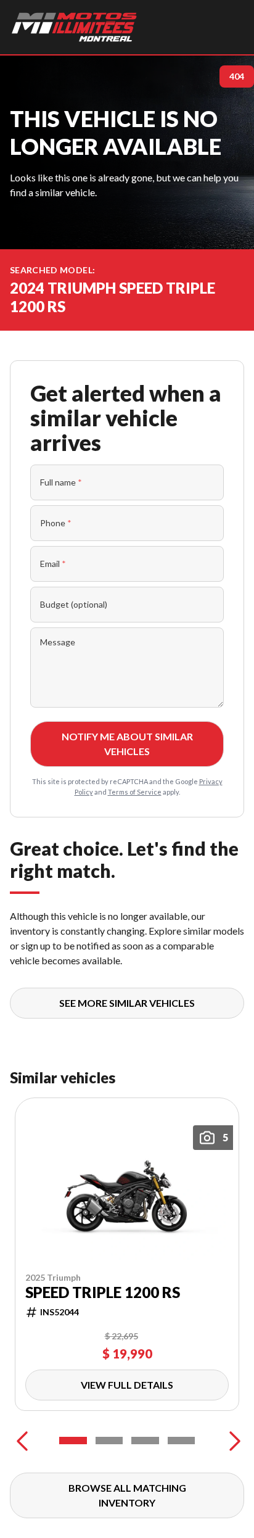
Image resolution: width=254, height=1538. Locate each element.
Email (53, 563)
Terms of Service (135, 792)
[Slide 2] (109, 1440)
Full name (61, 482)
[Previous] (22, 1440)
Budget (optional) (73, 604)
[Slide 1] (73, 1440)
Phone (56, 523)
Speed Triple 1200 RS (102, 1292)
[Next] (231, 1440)
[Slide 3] (145, 1440)
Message (57, 642)
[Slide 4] (181, 1440)
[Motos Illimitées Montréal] (74, 27)
